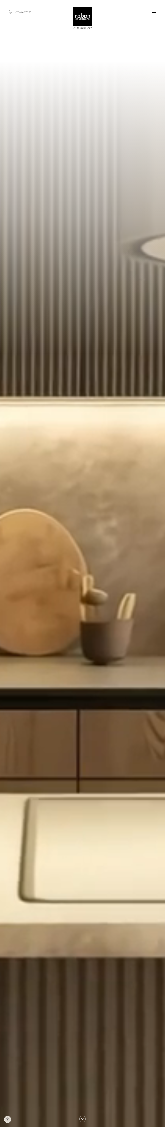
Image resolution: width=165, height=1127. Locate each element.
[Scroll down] (82, 1119)
